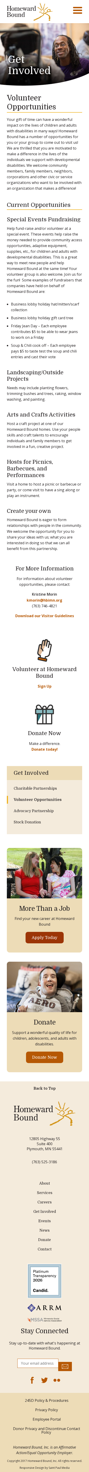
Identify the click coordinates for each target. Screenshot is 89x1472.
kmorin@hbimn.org (44, 600)
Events (44, 1221)
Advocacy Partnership (34, 811)
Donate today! (44, 749)
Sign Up (45, 686)
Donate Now (44, 1057)
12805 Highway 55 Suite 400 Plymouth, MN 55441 (45, 1143)
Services (44, 1193)
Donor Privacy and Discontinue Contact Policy (46, 1430)
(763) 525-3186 (44, 1161)
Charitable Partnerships (35, 788)
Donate (44, 1240)
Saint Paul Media (59, 1468)
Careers (44, 1202)
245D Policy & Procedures (46, 1400)
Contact (45, 1249)
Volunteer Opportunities (38, 800)
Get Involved (29, 65)
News (44, 1230)
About (44, 1183)
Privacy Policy (46, 1409)
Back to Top (45, 1088)
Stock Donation (27, 822)
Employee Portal (47, 1419)
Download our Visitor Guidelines (44, 615)
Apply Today (45, 937)
